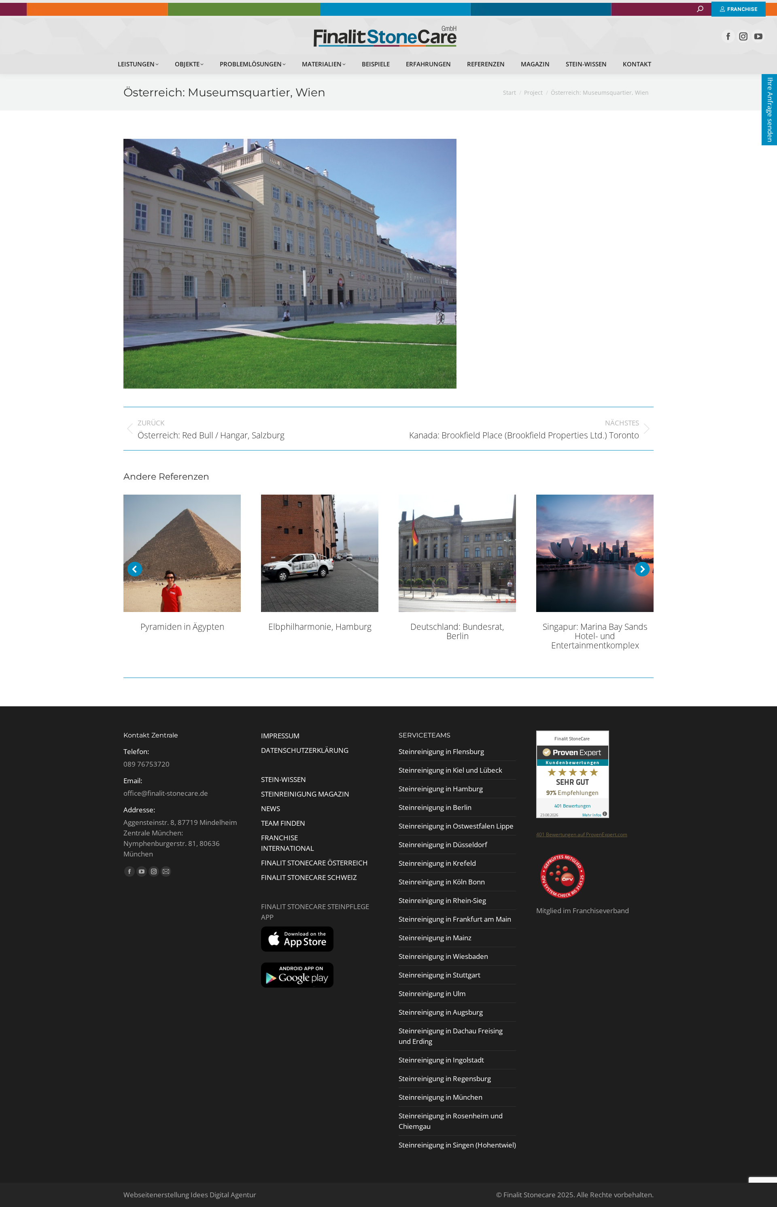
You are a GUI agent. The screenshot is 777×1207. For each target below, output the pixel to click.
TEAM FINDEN (284, 823)
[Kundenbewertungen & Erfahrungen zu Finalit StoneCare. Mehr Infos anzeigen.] (572, 815)
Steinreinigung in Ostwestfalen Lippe (456, 826)
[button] (134, 569)
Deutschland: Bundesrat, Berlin (457, 631)
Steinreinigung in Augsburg (441, 1012)
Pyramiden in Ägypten (182, 626)
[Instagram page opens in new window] (743, 36)
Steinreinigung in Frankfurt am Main (455, 919)
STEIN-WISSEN (283, 779)
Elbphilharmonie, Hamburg (320, 626)
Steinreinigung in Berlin (435, 807)
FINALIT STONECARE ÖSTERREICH (314, 862)
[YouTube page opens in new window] (758, 36)
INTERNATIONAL (287, 848)
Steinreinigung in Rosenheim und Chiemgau (451, 1121)
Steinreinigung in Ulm (432, 993)
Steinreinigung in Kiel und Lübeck (450, 770)
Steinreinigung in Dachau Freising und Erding (451, 1036)
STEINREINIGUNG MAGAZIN (305, 794)
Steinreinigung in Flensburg (441, 751)
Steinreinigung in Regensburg (445, 1078)
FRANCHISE (279, 837)
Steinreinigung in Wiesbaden (443, 956)
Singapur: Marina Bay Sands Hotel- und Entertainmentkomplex (595, 636)
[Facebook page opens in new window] (728, 36)
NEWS (270, 808)
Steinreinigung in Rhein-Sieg (442, 900)
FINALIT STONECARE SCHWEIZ (309, 877)
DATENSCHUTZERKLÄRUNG (304, 750)
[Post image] (182, 553)
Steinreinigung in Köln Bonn (442, 881)
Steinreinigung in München (440, 1097)
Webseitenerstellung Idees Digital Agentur (189, 1194)
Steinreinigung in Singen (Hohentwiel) (457, 1145)
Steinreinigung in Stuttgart (439, 975)
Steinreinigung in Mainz (435, 937)
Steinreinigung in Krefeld (437, 863)
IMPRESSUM (280, 735)
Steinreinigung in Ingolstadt (441, 1060)
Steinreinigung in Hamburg (441, 788)
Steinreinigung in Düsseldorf (443, 844)
